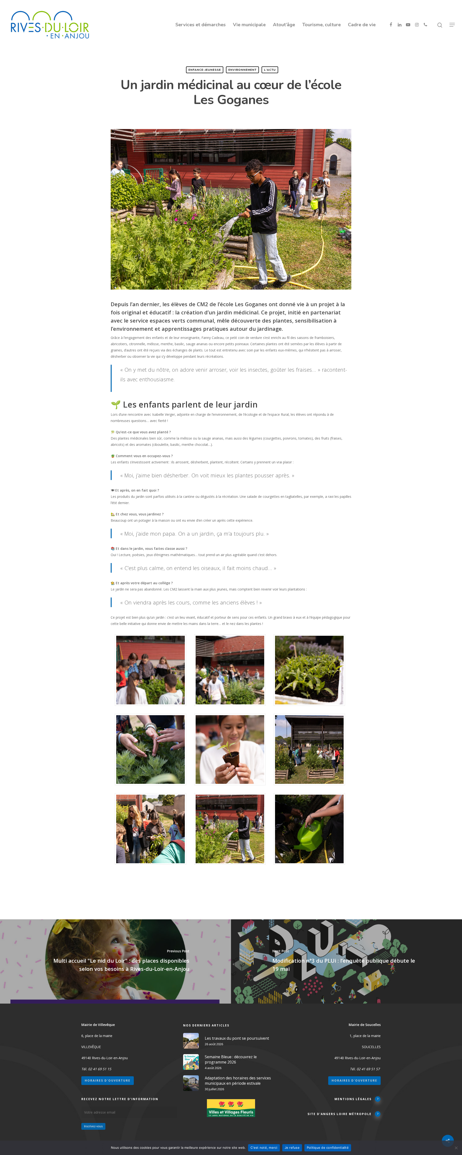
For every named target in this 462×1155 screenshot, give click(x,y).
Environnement (242, 70)
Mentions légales (353, 1099)
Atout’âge (284, 24)
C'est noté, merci (263, 1147)
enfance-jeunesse (204, 70)
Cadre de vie (362, 24)
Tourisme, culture (321, 24)
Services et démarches (200, 24)
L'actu (270, 70)
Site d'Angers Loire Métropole (340, 1114)
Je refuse (292, 1147)
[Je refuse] (456, 1147)
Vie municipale (249, 24)
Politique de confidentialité (328, 1147)
